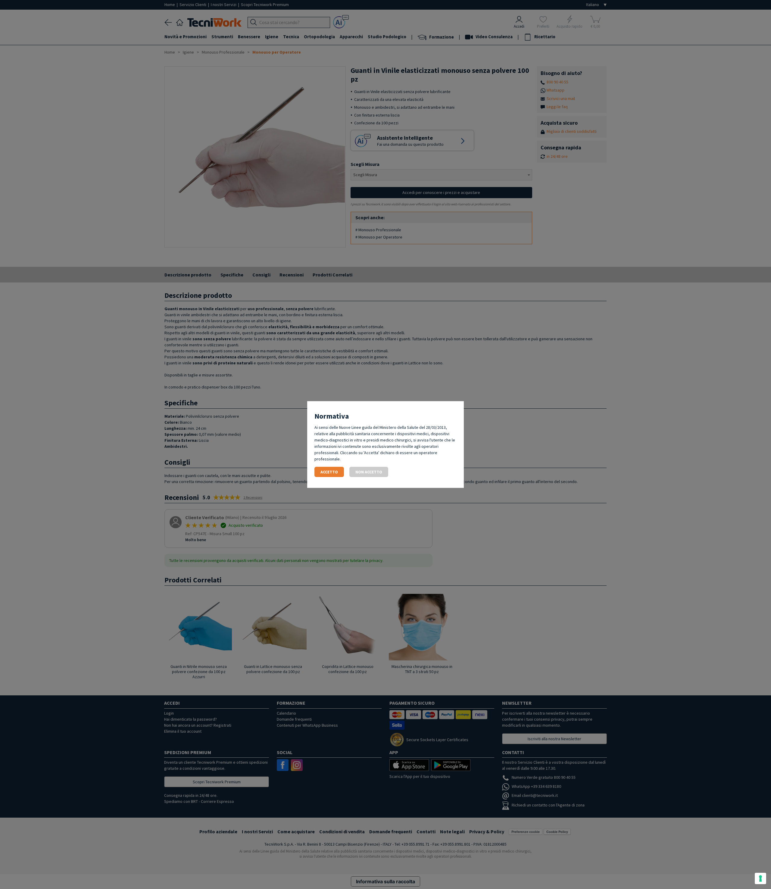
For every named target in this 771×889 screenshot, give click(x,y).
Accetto (329, 472)
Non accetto (368, 472)
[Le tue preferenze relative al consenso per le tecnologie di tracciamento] (760, 878)
